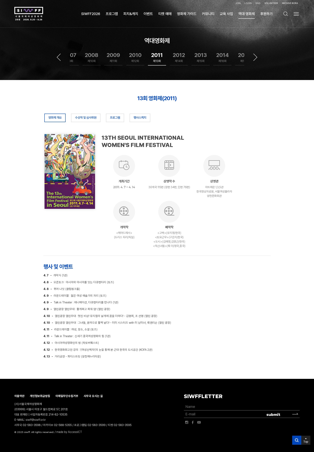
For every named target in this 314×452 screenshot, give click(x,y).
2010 (135, 57)
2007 (69, 57)
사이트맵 (296, 14)
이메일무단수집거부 (66, 396)
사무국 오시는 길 (93, 396)
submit (273, 414)
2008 (91, 57)
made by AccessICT (69, 432)
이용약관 (19, 396)
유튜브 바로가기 (199, 422)
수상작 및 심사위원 (85, 117)
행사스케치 (140, 117)
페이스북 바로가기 (193, 422)
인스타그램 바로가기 (186, 422)
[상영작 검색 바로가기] (286, 14)
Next (255, 57)
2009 (113, 57)
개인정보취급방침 (40, 396)
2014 (222, 57)
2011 (157, 57)
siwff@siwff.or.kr (36, 420)
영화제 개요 (55, 117)
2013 (200, 57)
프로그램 (115, 117)
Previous (58, 57)
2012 (179, 57)
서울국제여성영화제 (28, 14)
